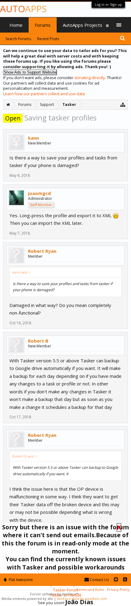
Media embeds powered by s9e (27, 598)
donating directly (89, 77)
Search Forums (18, 38)
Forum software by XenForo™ (54, 594)
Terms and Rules (90, 589)
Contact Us (99, 579)
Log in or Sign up (108, 4)
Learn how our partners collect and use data (44, 93)
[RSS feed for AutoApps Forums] (125, 580)
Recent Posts (48, 38)
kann (33, 138)
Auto (23, 8)
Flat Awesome (20, 579)
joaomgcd (39, 193)
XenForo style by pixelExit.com (82, 598)
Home (16, 25)
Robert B (38, 341)
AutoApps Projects (82, 25)
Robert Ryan (42, 251)
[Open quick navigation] (123, 104)
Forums (43, 25)
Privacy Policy (118, 589)
